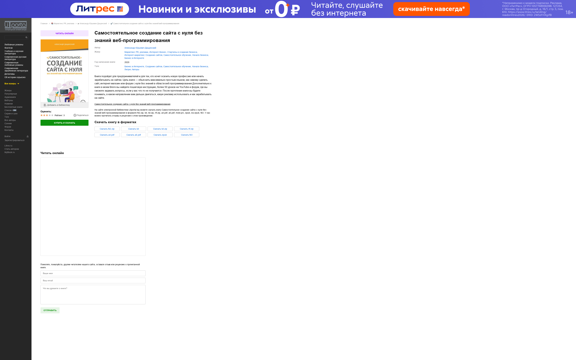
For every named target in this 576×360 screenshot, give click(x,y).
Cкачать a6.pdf (133, 135)
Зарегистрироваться (14, 140)
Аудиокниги (10, 97)
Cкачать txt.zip (160, 129)
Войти (7, 136)
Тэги (6, 117)
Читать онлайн (65, 33)
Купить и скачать (64, 123)
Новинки (8, 103)
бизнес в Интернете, (134, 66)
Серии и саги (10, 113)
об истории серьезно (15, 77)
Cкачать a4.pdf (107, 135)
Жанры (8, 90)
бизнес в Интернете (134, 58)
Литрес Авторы (131, 69)
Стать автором (11, 149)
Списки (8, 110)
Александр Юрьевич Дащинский (93, 23)
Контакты (9, 130)
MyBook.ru (9, 152)
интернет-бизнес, (158, 52)
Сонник (8, 123)
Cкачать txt (133, 129)
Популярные (10, 94)
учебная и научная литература (13, 52)
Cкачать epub (160, 135)
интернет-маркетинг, (134, 55)
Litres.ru (8, 145)
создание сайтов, (154, 55)
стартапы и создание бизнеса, (182, 52)
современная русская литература (15, 58)
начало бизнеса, (200, 55)
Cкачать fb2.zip (107, 129)
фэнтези (8, 48)
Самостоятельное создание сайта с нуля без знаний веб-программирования (132, 104)
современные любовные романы (13, 63)
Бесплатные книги (13, 107)
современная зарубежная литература (16, 69)
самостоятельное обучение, (178, 55)
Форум (7, 127)
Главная (44, 23)
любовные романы (13, 44)
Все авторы (10, 120)
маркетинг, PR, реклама (64, 23)
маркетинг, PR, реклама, (136, 52)
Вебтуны (8, 100)
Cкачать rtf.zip (187, 129)
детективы (9, 74)
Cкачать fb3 (186, 135)
